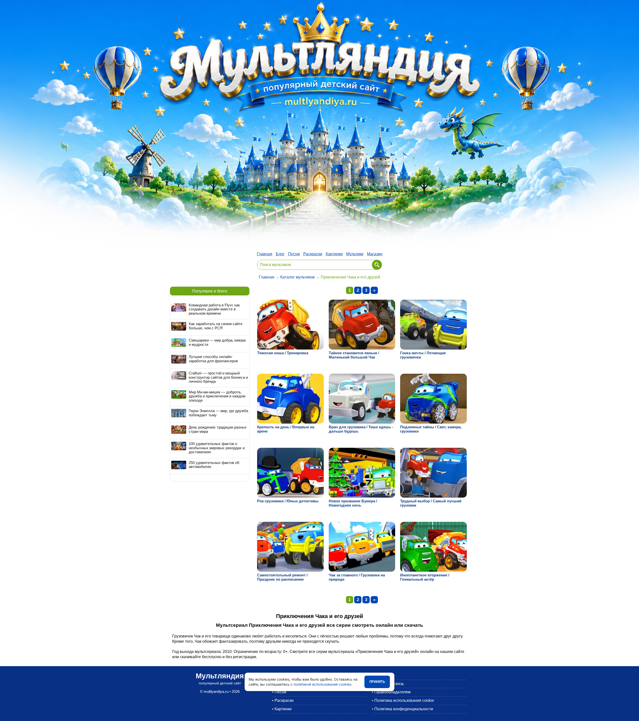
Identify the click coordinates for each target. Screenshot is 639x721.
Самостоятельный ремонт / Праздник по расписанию (282, 577)
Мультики (354, 254)
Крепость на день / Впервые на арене (285, 429)
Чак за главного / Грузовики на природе (357, 577)
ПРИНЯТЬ (377, 682)
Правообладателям (392, 692)
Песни (294, 254)
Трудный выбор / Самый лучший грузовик (430, 503)
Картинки (334, 254)
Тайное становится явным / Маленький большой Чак (354, 355)
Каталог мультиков (297, 277)
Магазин (374, 254)
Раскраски (312, 254)
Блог (280, 254)
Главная (264, 254)
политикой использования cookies (322, 684)
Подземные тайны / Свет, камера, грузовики (431, 429)
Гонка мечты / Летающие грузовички (423, 355)
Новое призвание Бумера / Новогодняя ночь (353, 503)
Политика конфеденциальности (403, 709)
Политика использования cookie (404, 700)
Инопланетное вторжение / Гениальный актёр (424, 577)
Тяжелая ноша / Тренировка (282, 353)
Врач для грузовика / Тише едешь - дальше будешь (361, 429)
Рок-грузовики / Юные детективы (288, 501)
